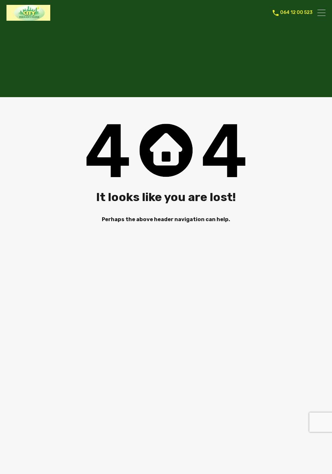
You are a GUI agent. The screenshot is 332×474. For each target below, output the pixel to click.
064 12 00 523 (296, 12)
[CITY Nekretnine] (28, 18)
